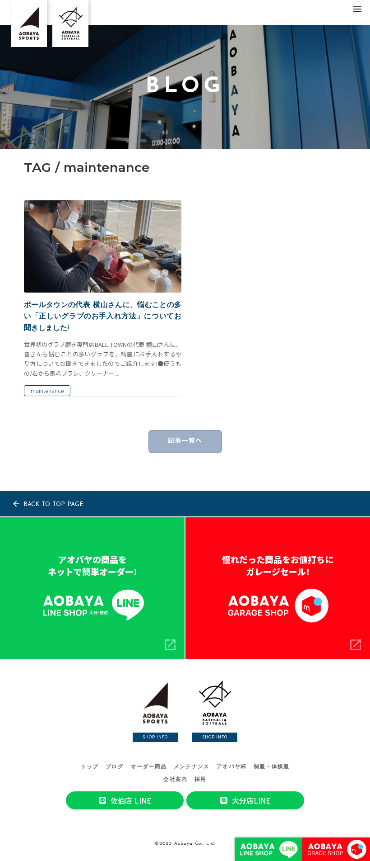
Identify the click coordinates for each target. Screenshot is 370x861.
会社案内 (175, 779)
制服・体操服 (271, 767)
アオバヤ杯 (231, 767)
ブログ (115, 767)
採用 (200, 779)
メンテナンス (191, 767)
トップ (90, 767)
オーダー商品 (148, 767)
